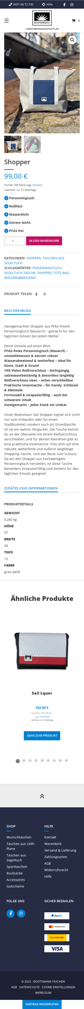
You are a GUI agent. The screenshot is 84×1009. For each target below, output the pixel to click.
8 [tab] (60, 760)
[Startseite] (42, 18)
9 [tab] (66, 760)
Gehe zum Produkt (42, 736)
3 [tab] (30, 760)
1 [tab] (18, 760)
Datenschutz (29, 987)
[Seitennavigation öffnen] (11, 20)
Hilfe (48, 876)
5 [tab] (42, 760)
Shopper (33, 258)
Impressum (43, 993)
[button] (72, 40)
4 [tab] (36, 760)
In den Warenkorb (44, 241)
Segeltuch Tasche (19, 273)
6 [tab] (48, 760)
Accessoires (16, 879)
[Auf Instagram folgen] (71, 4)
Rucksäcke (15, 873)
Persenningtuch (47, 268)
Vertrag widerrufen (42, 1004)
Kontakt (50, 837)
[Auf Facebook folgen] (64, 4)
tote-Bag (61, 273)
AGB (47, 863)
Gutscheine (15, 886)
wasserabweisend (20, 277)
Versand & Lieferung (60, 850)
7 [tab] (54, 760)
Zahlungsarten (55, 857)
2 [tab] (24, 760)
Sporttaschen (17, 866)
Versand (37, 185)
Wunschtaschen (19, 837)
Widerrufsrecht (56, 870)
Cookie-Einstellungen (58, 987)
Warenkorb (53, 843)
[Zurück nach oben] (42, 795)
